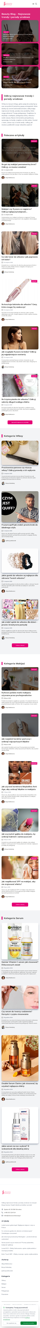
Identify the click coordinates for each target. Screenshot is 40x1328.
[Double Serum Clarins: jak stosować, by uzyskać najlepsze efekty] (20, 1058)
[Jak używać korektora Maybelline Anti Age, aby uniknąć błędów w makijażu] (20, 772)
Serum (4, 1287)
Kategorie (6, 1276)
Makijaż (4, 1284)
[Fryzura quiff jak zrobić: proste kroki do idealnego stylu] (20, 506)
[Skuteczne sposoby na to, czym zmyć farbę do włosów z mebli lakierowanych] (20, 77)
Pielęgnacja (5, 1291)
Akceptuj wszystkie (28, 1323)
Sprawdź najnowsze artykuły (20, 422)
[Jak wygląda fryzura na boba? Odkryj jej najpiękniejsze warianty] (20, 337)
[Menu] (33, 4)
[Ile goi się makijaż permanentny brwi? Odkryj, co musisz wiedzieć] (20, 150)
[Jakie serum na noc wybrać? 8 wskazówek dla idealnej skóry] (20, 1125)
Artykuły (5, 1221)
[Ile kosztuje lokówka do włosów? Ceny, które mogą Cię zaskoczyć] (20, 290)
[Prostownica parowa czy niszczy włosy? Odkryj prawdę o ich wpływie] (20, 453)
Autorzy (5, 1259)
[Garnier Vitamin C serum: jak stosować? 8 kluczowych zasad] (20, 941)
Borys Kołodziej (10, 483)
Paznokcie (5, 1294)
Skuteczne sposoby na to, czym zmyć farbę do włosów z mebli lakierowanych (17, 82)
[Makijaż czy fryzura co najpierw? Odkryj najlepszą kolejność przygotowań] (20, 195)
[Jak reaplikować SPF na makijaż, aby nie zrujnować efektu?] (20, 867)
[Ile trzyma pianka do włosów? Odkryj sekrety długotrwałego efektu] (20, 385)
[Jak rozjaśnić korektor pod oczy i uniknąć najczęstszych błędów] (20, 725)
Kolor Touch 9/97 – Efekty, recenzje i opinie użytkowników (20, 1254)
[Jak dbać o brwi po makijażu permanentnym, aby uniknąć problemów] (20, 54)
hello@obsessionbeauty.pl (12, 1215)
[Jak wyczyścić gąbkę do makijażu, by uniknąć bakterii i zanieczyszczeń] (20, 820)
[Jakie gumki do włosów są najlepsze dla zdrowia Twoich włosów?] (20, 560)
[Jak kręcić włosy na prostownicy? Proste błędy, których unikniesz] (20, 31)
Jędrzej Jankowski (11, 540)
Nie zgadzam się (11, 1323)
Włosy (4, 1280)
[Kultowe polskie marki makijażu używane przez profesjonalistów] (20, 678)
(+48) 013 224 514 (10, 1212)
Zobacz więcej (20, 645)
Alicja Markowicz (10, 591)
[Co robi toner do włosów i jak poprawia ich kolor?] (20, 243)
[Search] (36, 4)
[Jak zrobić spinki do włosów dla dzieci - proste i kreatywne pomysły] (20, 609)
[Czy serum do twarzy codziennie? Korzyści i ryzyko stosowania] (20, 997)
